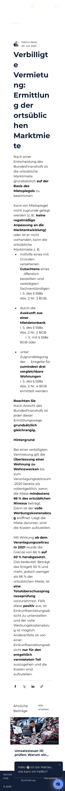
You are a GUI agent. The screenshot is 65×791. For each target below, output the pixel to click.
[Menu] (56, 6)
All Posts (15, 23)
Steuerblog (50, 778)
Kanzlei (7, 774)
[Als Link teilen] (42, 686)
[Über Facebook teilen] (15, 686)
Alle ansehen (43, 707)
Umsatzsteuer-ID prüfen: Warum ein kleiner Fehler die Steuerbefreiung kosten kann (30, 753)
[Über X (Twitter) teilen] (24, 686)
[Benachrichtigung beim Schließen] (59, 765)
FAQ (5, 778)
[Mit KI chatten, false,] (58, 784)
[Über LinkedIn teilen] (33, 686)
